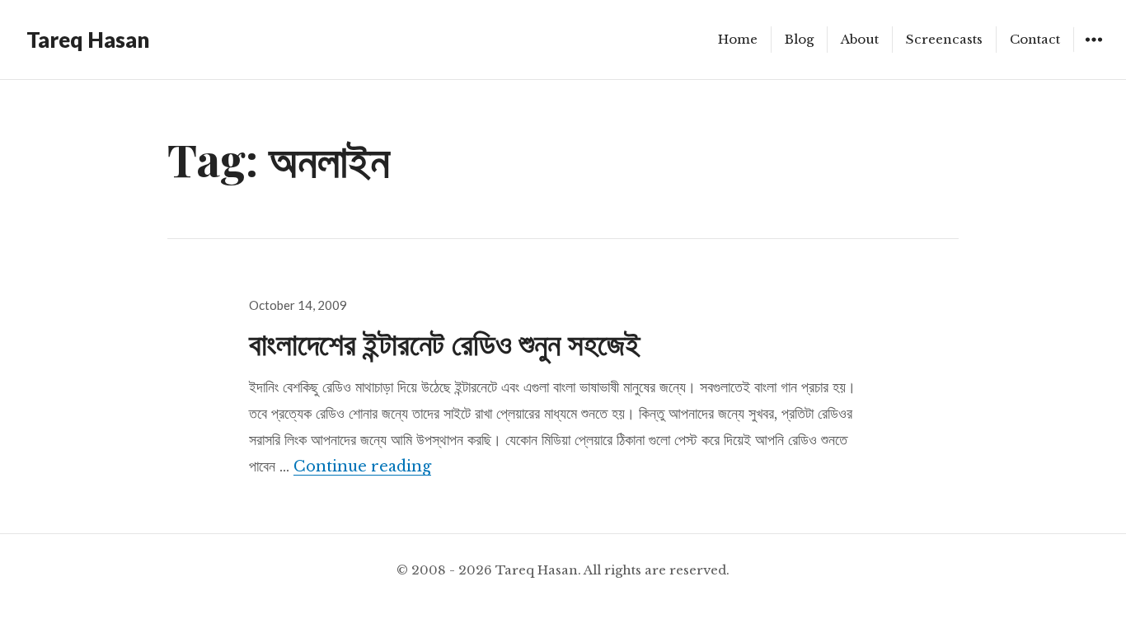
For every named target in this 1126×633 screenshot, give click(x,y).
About (860, 39)
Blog (799, 39)
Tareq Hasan (87, 39)
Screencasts (944, 39)
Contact (1035, 39)
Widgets (1093, 51)
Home (738, 39)
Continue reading (362, 466)
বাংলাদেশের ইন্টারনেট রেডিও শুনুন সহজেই (444, 342)
